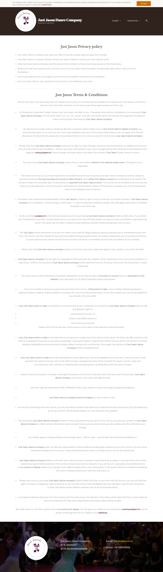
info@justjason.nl (123, 541)
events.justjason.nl (131, 509)
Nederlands (132, 21)
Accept (144, 4)
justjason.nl (40, 216)
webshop (102, 513)
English (115, 21)
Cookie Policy (46, 5)
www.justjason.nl (43, 152)
